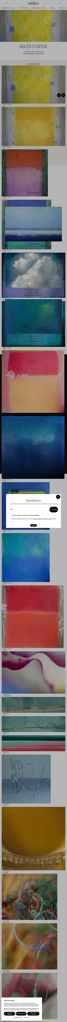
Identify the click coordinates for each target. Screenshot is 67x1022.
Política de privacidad (34, 515)
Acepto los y (25, 515)
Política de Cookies (18, 1017)
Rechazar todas (33, 1013)
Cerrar (33, 525)
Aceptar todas (9, 1013)
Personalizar (21, 1013)
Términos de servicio (47, 519)
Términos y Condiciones (22, 515)
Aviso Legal (27, 1017)
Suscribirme (53, 509)
